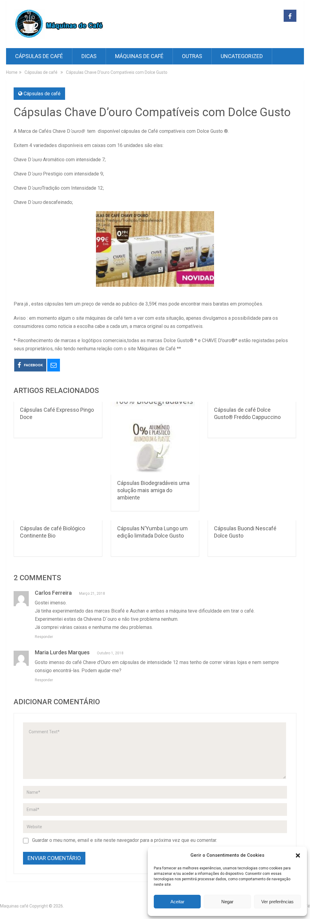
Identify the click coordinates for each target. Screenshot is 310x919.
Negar (227, 901)
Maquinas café (14, 906)
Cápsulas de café (39, 56)
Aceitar (177, 901)
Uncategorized (242, 56)
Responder (44, 637)
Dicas (89, 56)
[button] (298, 855)
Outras (192, 56)
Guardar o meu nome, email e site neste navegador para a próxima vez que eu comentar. (124, 840)
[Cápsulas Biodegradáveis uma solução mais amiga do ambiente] (155, 438)
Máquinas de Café (139, 56)
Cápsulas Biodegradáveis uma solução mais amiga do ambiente (153, 490)
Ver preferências (277, 901)
